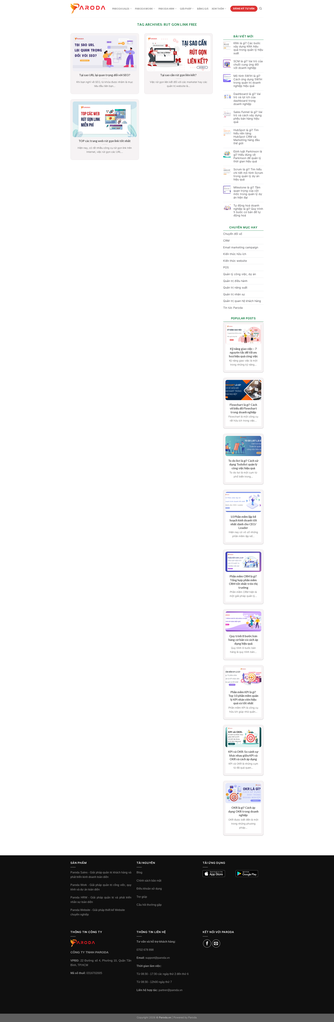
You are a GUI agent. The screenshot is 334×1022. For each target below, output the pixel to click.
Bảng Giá (202, 8)
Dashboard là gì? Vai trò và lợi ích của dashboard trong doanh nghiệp (247, 99)
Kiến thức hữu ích (234, 254)
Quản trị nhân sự (234, 294)
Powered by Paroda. (185, 1017)
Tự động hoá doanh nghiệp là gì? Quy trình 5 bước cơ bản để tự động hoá (248, 210)
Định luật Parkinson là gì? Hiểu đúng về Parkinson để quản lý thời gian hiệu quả (247, 156)
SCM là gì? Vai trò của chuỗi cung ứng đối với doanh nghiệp (248, 65)
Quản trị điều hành (235, 281)
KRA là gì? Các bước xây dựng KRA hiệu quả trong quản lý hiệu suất (248, 48)
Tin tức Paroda (233, 307)
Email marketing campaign (240, 247)
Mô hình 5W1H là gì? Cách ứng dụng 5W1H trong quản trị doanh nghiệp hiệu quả (247, 81)
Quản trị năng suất (235, 287)
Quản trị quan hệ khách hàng (242, 301)
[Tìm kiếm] (260, 8)
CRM (226, 240)
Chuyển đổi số (232, 234)
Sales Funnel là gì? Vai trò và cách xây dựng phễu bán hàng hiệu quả (247, 117)
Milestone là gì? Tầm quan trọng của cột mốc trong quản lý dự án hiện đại (247, 192)
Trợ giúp (142, 896)
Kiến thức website (235, 260)
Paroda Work (144, 8)
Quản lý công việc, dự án (239, 274)
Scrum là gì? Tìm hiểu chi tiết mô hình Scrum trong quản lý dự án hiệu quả (248, 174)
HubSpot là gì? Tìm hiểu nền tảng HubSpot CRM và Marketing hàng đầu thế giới (246, 136)
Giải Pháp (185, 8)
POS (226, 267)
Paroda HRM (166, 8)
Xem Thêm (218, 8)
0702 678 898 (145, 949)
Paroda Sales (120, 8)
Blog (139, 872)
